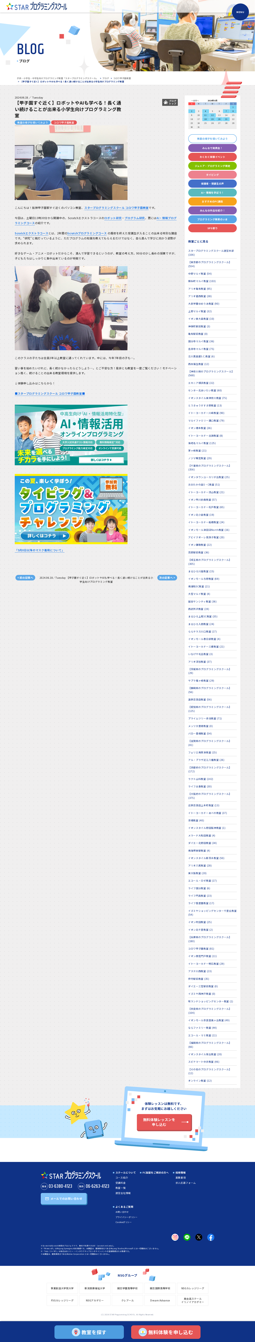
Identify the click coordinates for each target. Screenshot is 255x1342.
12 (212, 115)
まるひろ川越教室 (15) (201, 571)
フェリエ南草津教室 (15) (202, 752)
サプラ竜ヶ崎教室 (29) (201, 680)
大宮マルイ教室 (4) (199, 594)
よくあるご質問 (124, 1206)
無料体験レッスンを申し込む (159, 1122)
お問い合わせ (122, 1211)
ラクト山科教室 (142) (200, 779)
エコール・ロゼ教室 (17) (202, 880)
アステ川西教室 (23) (200, 971)
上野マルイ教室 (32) (200, 311)
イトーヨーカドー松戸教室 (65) (206, 507)
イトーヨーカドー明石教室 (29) (206, 963)
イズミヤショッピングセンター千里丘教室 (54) (212, 912)
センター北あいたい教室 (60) (205, 390)
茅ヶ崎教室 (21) (197, 450)
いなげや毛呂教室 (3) (200, 654)
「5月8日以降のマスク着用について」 (40, 550)
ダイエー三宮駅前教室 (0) (203, 986)
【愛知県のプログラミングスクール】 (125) (210, 708)
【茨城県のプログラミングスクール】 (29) (210, 671)
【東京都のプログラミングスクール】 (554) (210, 264)
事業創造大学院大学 (62, 1288)
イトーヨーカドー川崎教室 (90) (206, 413)
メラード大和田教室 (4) (201, 835)
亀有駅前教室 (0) (198, 334)
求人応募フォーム (186, 1182)
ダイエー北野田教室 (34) (202, 843)
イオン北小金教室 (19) (201, 514)
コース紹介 (122, 1177)
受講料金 (121, 1182)
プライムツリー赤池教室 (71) (205, 718)
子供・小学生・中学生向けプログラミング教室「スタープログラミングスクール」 (57, 78)
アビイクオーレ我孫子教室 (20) (206, 537)
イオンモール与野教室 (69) (203, 578)
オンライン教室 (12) (200, 1080)
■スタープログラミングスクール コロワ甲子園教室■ (50, 393)
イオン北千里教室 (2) (200, 929)
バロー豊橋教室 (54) (200, 733)
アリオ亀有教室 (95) (200, 288)
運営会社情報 (123, 1193)
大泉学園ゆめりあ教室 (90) (203, 303)
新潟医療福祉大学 (95, 1288)
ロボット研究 (113, 218)
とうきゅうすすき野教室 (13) (205, 405)
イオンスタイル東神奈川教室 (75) (207, 398)
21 (226, 119)
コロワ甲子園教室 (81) (201, 948)
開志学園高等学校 (127, 1288)
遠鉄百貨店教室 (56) (200, 699)
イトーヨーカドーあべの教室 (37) (207, 813)
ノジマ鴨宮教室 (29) (200, 458)
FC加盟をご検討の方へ (156, 1172)
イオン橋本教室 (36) (200, 428)
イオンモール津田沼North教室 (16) (209, 530)
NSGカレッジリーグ (192, 1288)
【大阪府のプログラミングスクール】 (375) (210, 795)
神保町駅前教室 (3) (199, 326)
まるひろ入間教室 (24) (201, 624)
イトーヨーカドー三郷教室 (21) (206, 646)
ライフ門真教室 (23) (200, 895)
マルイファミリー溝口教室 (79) (206, 420)
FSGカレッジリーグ (62, 1300)
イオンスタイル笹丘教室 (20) (205, 1054)
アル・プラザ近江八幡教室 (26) (206, 760)
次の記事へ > (167, 577)
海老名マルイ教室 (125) (202, 443)
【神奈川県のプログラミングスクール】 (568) (211, 373)
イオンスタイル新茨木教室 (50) (206, 858)
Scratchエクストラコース (31, 233)
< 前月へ (195, 100)
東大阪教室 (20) (197, 873)
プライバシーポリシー (127, 1217)
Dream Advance (160, 1300)
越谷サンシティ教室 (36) (202, 601)
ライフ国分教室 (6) (199, 888)
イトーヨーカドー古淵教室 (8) (205, 435)
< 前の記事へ (25, 577)
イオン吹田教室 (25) (200, 922)
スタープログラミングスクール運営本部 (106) (211, 252)
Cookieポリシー (124, 1222)
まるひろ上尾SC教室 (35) (203, 616)
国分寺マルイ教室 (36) (201, 341)
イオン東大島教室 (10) (201, 318)
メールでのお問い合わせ (66, 1198)
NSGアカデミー (95, 1300)
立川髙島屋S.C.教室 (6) (201, 356)
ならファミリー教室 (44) (202, 1027)
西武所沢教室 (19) (198, 609)
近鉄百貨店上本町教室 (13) (203, 805)
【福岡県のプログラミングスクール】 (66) (210, 1044)
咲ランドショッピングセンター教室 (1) (210, 1001)
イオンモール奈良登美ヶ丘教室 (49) (209, 1020)
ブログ (105, 78)
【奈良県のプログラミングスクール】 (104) (210, 1010)
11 (205, 115)
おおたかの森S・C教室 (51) (204, 484)
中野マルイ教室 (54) (200, 273)
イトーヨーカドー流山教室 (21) (206, 492)
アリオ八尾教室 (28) (200, 865)
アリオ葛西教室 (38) (200, 296)
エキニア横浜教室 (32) (201, 383)
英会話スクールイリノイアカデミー (192, 1300)
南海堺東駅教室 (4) (199, 850)
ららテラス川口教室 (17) (202, 631)
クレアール (127, 1300)
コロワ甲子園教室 (122, 78)
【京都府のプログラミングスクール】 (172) (210, 769)
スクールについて (126, 1172)
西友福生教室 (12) (198, 364)
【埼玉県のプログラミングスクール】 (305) (210, 561)
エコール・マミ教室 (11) (202, 1035)
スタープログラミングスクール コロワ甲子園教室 (116, 208)
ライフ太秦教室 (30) (200, 786)
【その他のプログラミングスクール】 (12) (210, 1071)
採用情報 (181, 1172)
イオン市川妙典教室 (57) (202, 499)
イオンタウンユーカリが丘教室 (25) (209, 477)
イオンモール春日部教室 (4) (204, 639)
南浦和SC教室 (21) (199, 586)
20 (219, 119)
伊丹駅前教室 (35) (198, 978)
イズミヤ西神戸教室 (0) (201, 993)
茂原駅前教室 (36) (198, 552)
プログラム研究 (135, 218)
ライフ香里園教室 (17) (201, 903)
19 (212, 119)
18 (205, 119)
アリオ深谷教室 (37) (200, 661)
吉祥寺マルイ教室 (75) (201, 349)
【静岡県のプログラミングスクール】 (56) (210, 690)
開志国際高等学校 (160, 1288)
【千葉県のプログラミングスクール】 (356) (210, 467)
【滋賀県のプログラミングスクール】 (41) (210, 742)
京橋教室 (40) (196, 820)
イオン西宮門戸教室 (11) (202, 956)
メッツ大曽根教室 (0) (200, 726)
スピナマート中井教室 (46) (203, 1061)
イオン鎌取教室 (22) (200, 544)
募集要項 (181, 1177)
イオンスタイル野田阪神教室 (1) (207, 828)
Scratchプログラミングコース (87, 233)
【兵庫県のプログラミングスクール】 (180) (210, 939)
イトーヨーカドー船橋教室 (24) (206, 522)
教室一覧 (121, 1188)
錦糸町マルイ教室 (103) (202, 281)
